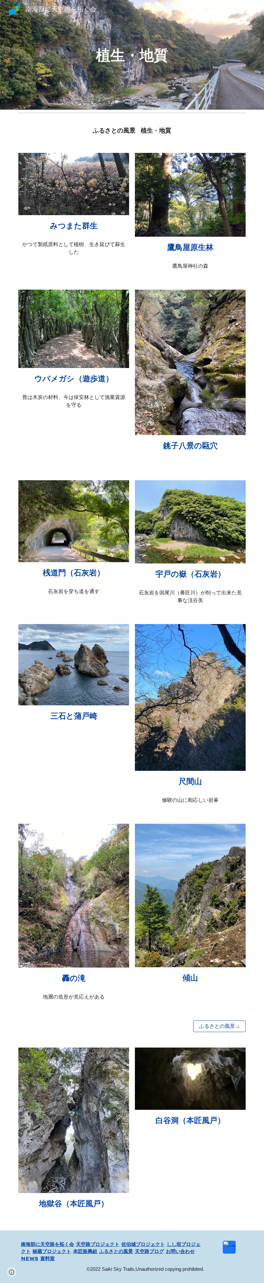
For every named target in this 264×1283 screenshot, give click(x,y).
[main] (132, 55)
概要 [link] (208, 8)
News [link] (186, 9)
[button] (256, 9)
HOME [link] (160, 9)
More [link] (230, 9)
